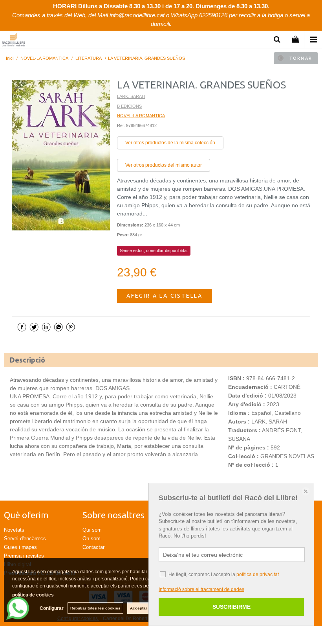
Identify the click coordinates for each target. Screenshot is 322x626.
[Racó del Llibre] (13, 41)
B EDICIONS (129, 106)
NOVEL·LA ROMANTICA (141, 115)
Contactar (93, 547)
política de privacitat (257, 574)
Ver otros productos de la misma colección (170, 142)
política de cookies (33, 595)
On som (91, 538)
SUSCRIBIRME (231, 607)
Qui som (92, 530)
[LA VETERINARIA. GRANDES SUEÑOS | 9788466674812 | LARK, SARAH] (61, 155)
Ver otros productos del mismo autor (163, 165)
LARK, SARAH (131, 96)
